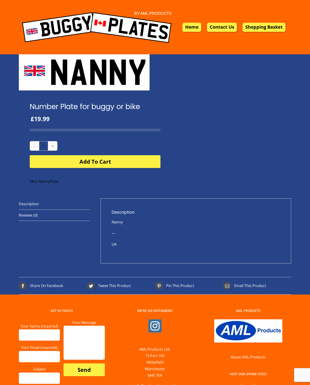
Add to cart (95, 161)
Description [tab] (29, 203)
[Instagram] (155, 325)
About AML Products (248, 357)
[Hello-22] (84, 72)
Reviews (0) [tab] (28, 215)
